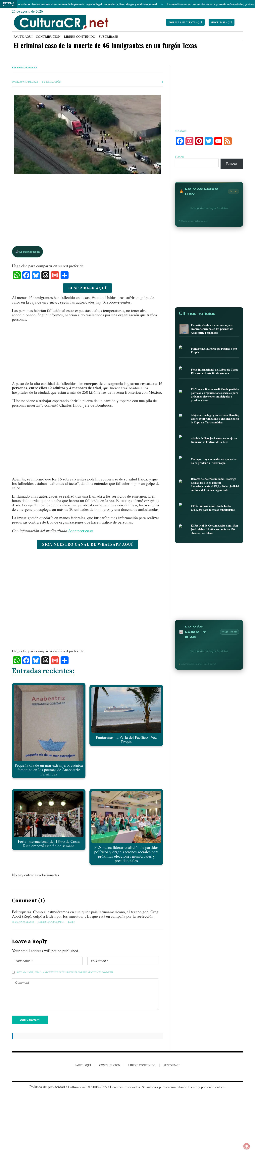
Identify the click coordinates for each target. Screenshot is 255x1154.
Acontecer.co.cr (80, 530)
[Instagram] (127, 1074)
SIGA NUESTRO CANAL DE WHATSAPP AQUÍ (87, 544)
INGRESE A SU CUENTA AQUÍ (185, 22)
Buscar (179, 156)
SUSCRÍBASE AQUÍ (221, 22)
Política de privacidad (47, 1086)
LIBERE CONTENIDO (141, 1065)
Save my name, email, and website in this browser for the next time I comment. (65, 972)
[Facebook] (119, 1074)
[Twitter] (134, 1074)
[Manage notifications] (246, 1146)
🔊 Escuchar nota (27, 251)
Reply (71, 921)
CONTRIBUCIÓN (109, 1065)
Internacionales (24, 67)
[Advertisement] (87, 206)
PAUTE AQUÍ (83, 1065)
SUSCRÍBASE (172, 1065)
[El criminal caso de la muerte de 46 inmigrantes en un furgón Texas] (87, 182)
